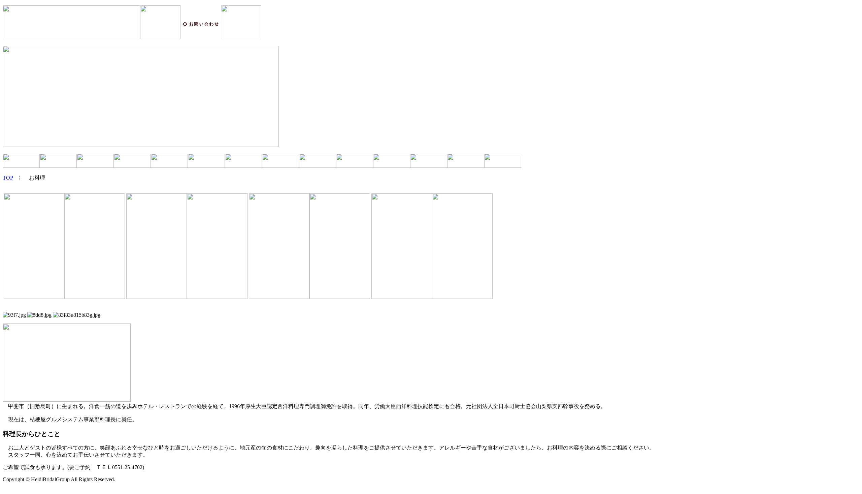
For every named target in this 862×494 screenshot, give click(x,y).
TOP (8, 178)
